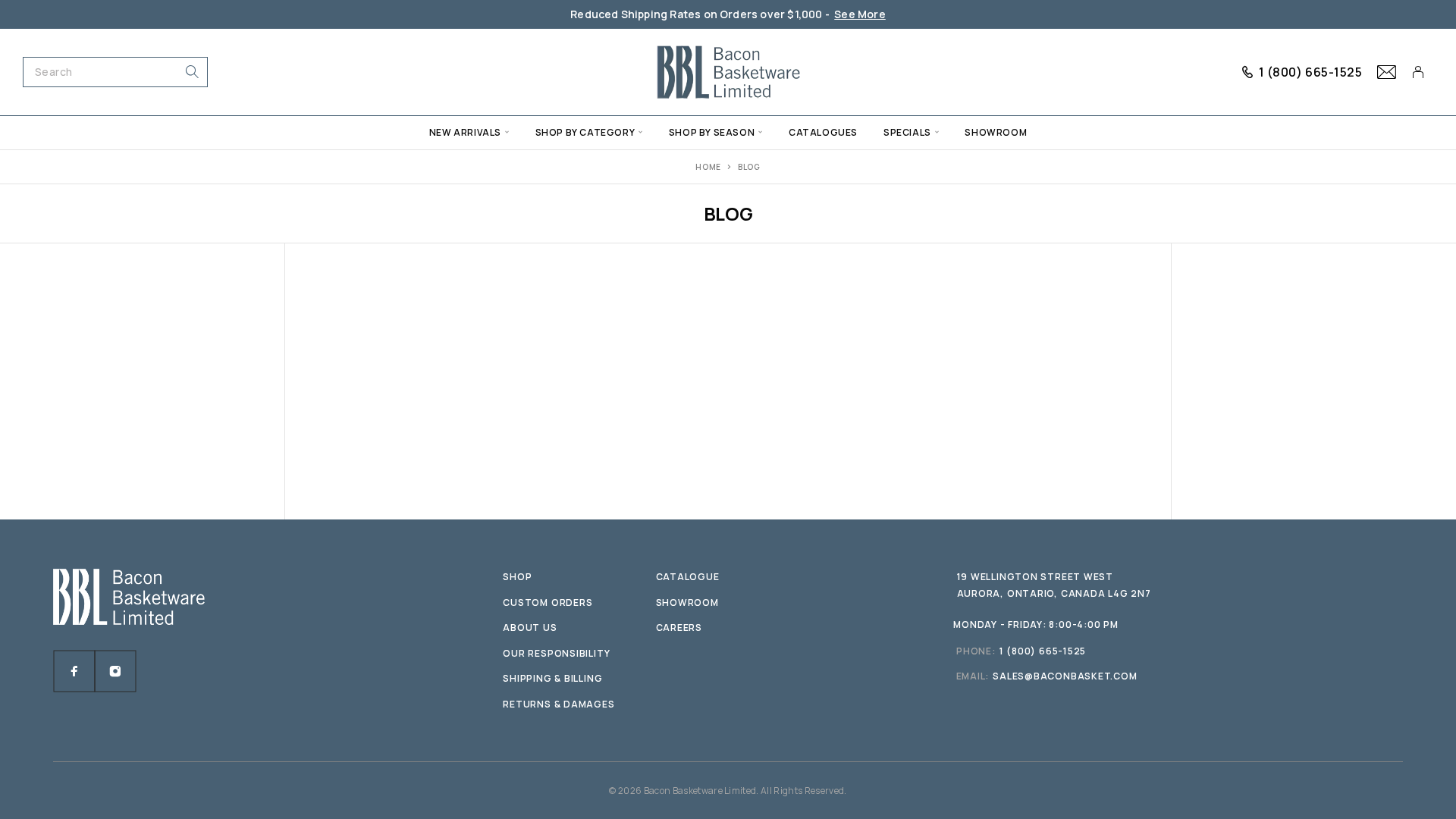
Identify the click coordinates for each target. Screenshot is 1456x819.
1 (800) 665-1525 (1311, 72)
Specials (907, 132)
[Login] (1418, 72)
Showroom (996, 132)
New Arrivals (465, 132)
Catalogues (823, 132)
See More (860, 14)
